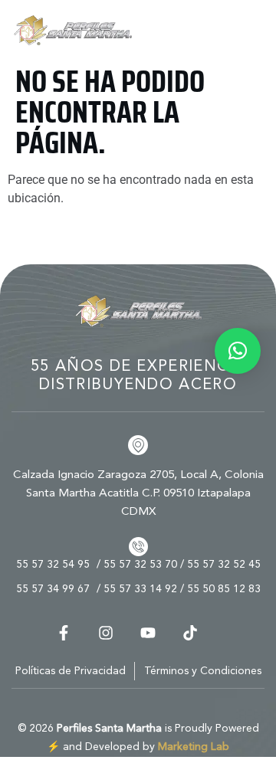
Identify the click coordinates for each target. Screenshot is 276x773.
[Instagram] (105, 632)
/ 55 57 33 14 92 (137, 589)
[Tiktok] (190, 632)
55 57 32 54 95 (53, 564)
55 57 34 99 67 (53, 589)
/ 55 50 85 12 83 (220, 589)
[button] (238, 351)
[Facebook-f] (63, 632)
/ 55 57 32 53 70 (137, 564)
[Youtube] (148, 632)
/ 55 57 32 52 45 (220, 564)
